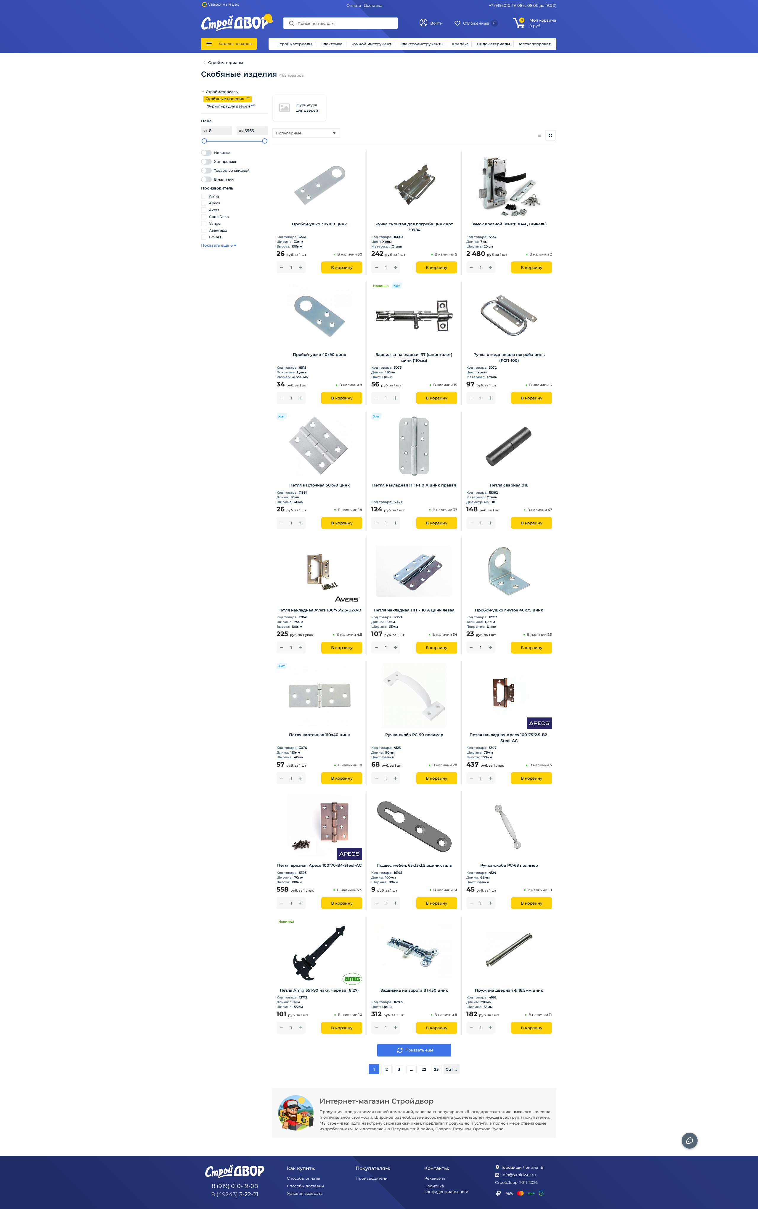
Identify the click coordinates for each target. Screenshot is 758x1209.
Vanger (215, 223)
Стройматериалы (294, 43)
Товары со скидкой (232, 170)
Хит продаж (225, 161)
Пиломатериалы (493, 43)
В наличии (224, 179)
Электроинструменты (421, 43)
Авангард (218, 230)
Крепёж (460, 43)
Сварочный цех (223, 4)
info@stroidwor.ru (519, 1174)
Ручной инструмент (371, 43)
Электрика (332, 43)
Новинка (222, 152)
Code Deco (219, 216)
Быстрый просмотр (319, 209)
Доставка (373, 5)
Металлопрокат (534, 43)
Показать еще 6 (217, 245)
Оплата (353, 5)
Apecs (214, 203)
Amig (214, 196)
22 (424, 1069)
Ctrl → (452, 1069)
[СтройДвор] (235, 18)
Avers (214, 210)
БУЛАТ (215, 237)
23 (436, 1069)
